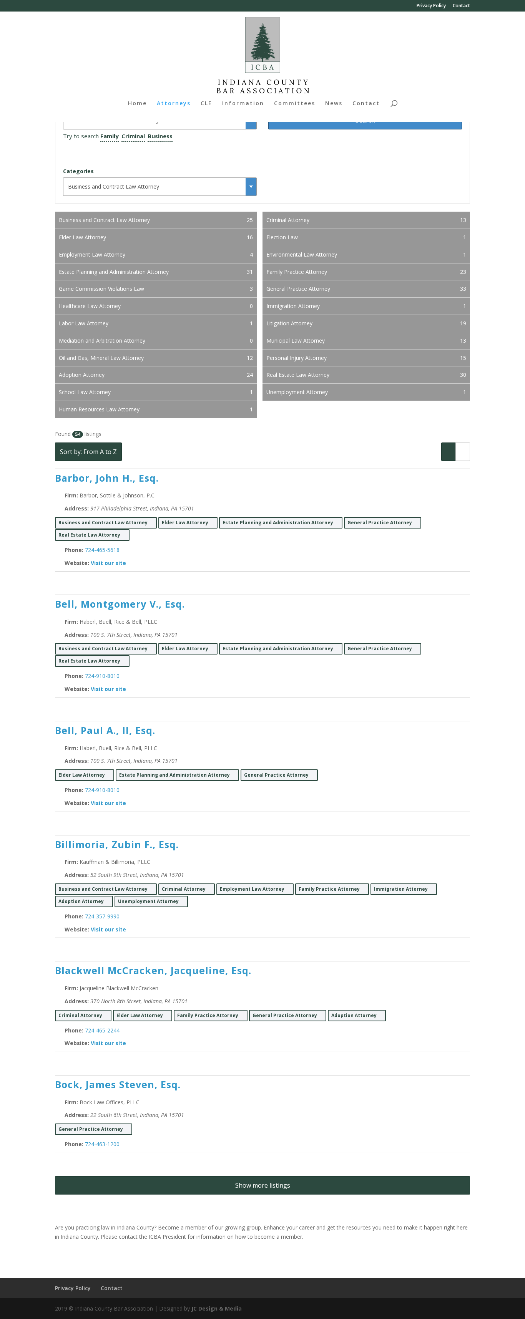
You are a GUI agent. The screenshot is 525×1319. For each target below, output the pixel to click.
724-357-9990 (102, 916)
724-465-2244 (102, 1030)
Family (109, 136)
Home (137, 104)
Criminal (133, 136)
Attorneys (174, 104)
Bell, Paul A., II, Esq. (105, 730)
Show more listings (262, 1185)
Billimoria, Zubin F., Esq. (117, 844)
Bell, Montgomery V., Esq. (120, 603)
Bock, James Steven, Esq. (118, 1084)
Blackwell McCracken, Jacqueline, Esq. (153, 970)
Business (160, 136)
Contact (461, 6)
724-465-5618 (102, 549)
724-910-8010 (102, 675)
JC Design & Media (216, 1308)
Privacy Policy (431, 6)
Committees (294, 104)
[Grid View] (462, 451)
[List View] (448, 451)
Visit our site (108, 563)
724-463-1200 (102, 1144)
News (333, 104)
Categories (78, 171)
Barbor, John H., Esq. (107, 477)
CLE (206, 104)
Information (243, 104)
